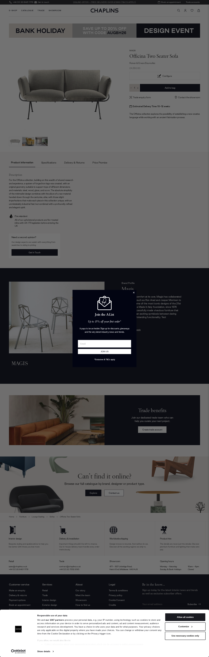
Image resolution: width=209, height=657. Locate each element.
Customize (183, 626)
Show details (43, 651)
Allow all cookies (185, 617)
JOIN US (104, 351)
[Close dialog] (133, 292)
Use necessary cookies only (185, 636)
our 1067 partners (54, 620)
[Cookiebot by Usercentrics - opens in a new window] (18, 651)
